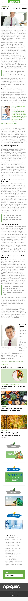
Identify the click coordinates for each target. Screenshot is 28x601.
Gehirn (6, 544)
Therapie (20, 561)
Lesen (15, 553)
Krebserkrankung (15, 362)
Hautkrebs (7, 547)
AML (19, 361)
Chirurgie (7, 542)
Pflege (11, 556)
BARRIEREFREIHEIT (14, 595)
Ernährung (13, 542)
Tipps (6, 562)
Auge (16, 537)
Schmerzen (13, 559)
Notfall (7, 556)
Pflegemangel (8, 558)
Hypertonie (7, 548)
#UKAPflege (7, 537)
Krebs (9, 362)
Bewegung (13, 539)
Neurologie (12, 555)
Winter (12, 564)
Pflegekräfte (16, 556)
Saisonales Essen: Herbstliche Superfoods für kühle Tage (11, 409)
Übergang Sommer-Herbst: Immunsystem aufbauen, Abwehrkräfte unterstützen (10, 434)
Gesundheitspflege (15, 545)
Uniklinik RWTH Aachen (13, 562)
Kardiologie (14, 548)
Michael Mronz (4, 364)
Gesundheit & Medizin (5, 384)
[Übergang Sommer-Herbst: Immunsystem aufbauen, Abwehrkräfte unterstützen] (14, 422)
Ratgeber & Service (5, 6)
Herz (12, 547)
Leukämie (22, 362)
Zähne (6, 565)
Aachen (2, 361)
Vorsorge (7, 564)
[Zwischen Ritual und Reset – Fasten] (14, 376)
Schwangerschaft (9, 561)
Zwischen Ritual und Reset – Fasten (13, 386)
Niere (17, 555)
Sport (15, 561)
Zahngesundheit (18, 564)
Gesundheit (7, 545)
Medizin (7, 555)
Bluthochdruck (8, 540)
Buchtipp (15, 540)
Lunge (18, 553)
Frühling (18, 542)
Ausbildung (7, 539)
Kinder (19, 548)
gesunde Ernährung (13, 544)
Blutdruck (19, 539)
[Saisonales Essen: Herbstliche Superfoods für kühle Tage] (14, 398)
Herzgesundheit (17, 547)
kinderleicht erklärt (10, 550)
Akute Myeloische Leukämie (11, 361)
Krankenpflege (8, 551)
